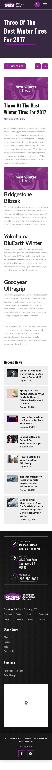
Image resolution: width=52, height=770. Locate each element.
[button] (45, 5)
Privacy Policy (26, 746)
